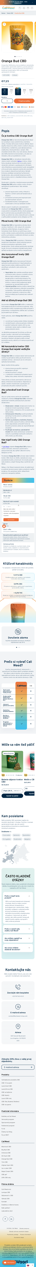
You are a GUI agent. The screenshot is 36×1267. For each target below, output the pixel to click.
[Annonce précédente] (4, 2)
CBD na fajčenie (11, 116)
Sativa (19, 161)
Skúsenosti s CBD (7, 1195)
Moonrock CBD (6, 1147)
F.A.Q (3, 1129)
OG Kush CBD (6, 1156)
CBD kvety (4, 117)
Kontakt (4, 1202)
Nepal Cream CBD (7, 1171)
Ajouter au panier (12, 796)
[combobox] (30, 1265)
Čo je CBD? (5, 1135)
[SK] (30, 1265)
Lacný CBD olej (7, 1098)
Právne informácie (25, 1234)
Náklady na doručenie (13, 84)
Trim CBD (5, 1162)
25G (18, 91)
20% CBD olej (6, 1177)
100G (31, 91)
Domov (3, 13)
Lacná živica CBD (7, 1089)
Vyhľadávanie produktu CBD (11, 1080)
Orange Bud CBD (7, 1159)
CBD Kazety (5, 1095)
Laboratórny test (7, 1211)
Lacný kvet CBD (19, 116)
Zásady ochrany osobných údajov (19, 1231)
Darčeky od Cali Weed (9, 1116)
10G (11, 91)
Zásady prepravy (24, 1228)
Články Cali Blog (7, 1132)
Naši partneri (6, 1208)
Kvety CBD (10, 13)
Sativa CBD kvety (28, 116)
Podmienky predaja (12, 1234)
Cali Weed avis (6, 1189)
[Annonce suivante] (32, 2)
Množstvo (4, 97)
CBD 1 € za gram (7, 1083)
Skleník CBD (10, 117)
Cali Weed (6, 447)
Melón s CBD (30, 779)
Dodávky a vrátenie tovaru (10, 1205)
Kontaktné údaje (19, 1237)
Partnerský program (8, 1126)
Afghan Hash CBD (7, 1165)
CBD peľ (4, 1174)
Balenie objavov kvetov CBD (12, 780)
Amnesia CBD (6, 1153)
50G (24, 91)
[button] (20, 7)
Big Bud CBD (6, 1150)
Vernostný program (8, 1119)
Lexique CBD (6, 1192)
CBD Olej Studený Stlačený (10, 1101)
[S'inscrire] (31, 1067)
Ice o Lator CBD (7, 1168)
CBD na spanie (6, 1105)
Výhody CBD (6, 1199)
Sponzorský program (8, 1122)
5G (5, 91)
